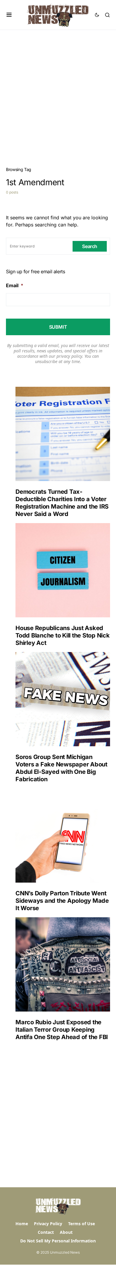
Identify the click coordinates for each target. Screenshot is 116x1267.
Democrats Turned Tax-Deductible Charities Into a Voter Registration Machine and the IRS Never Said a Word (62, 502)
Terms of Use (81, 1223)
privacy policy (69, 356)
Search (89, 246)
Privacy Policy (48, 1223)
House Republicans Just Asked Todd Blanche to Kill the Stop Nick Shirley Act (62, 635)
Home (21, 1223)
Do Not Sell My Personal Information (58, 1241)
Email (14, 285)
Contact (46, 1232)
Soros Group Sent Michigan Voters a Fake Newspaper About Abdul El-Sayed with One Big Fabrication (61, 768)
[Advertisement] (58, 90)
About (66, 1232)
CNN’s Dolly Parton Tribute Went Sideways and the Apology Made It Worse (62, 901)
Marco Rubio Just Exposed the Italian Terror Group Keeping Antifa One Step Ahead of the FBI (61, 1030)
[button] (9, 14)
